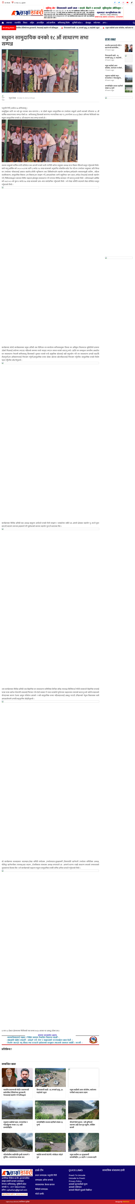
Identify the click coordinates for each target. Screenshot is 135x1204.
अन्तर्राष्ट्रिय (40, 22)
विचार (25, 22)
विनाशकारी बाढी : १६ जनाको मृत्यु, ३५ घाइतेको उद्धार (61, 28)
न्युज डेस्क (12, 98)
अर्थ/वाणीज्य (50, 22)
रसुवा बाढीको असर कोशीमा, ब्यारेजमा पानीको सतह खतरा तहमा (106, 28)
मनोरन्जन (97, 22)
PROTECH (126, 1202)
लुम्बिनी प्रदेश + (77, 22)
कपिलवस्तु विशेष (64, 22)
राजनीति (18, 22)
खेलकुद (88, 22)
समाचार (9, 22)
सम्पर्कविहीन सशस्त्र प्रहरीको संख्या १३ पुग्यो (114, 87)
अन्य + (105, 22)
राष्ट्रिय (32, 22)
